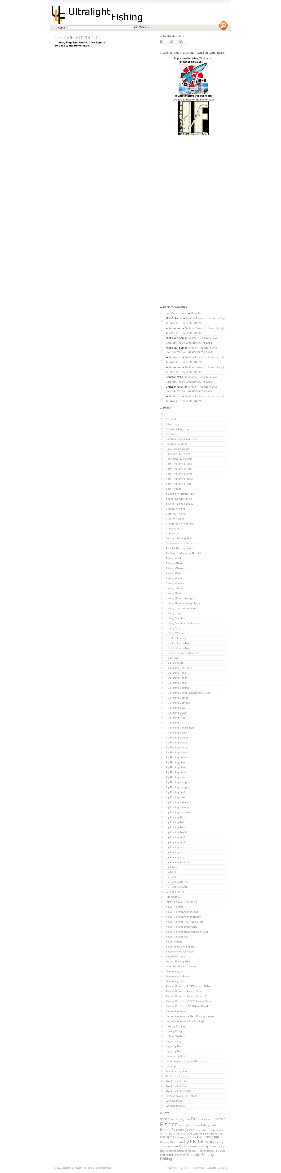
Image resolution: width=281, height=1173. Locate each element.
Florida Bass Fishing (178, 647)
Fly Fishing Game (176, 732)
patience (164, 1151)
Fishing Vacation (176, 618)
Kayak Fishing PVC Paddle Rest (185, 921)
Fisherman (205, 1119)
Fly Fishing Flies (175, 717)
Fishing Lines (179, 1134)
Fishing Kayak (174, 593)
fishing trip (211, 1137)
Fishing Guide (174, 578)
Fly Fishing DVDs (176, 712)
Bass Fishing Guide (177, 448)
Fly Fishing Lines (176, 767)
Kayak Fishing (174, 906)
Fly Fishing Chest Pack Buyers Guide (188, 692)
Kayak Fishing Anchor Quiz (182, 911)
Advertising (172, 424)
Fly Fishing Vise (175, 857)
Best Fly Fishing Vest (178, 483)
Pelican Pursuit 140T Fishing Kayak (187, 1006)
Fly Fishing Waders (177, 861)
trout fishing (167, 1154)
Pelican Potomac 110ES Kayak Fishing (189, 986)
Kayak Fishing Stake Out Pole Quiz (187, 931)
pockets (172, 1151)
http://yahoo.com (176, 313)
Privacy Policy (174, 1031)
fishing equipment (189, 1125)
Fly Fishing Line (175, 762)
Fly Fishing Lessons (178, 757)
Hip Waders (173, 896)
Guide (168, 1146)
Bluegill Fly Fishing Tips (180, 493)
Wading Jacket (174, 1100)
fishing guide (200, 1130)
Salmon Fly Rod (175, 1056)
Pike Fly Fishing (175, 1026)
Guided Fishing (175, 891)
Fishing (169, 1124)
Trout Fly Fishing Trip (178, 1090)
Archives (171, 433)
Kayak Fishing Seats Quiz (181, 926)
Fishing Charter (175, 563)
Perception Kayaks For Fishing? (185, 1021)
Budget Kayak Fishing (179, 498)
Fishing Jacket (174, 588)
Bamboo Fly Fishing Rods (181, 438)
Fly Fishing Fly (174, 722)
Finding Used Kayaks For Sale (184, 553)
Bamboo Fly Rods (176, 443)
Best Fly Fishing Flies (179, 468)
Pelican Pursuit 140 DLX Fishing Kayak (189, 1001)
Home (61, 27)
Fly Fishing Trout (176, 832)
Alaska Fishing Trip (177, 428)
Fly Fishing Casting (177, 687)
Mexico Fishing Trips (178, 961)
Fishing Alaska (174, 558)
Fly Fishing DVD (175, 707)
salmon (203, 1151)
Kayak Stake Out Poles (179, 951)
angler (164, 1119)
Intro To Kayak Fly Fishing (181, 901)
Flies (180, 1142)
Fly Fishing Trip (175, 822)
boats (187, 1119)
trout (221, 1150)
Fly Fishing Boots (176, 682)
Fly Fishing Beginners (179, 667)
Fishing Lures (192, 1134)
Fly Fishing (202, 1141)
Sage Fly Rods (175, 1051)
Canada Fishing (175, 508)
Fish (195, 1118)
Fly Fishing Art (174, 662)
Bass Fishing (177, 1119)
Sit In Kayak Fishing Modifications (186, 1061)
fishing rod (167, 1137)
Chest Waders (174, 528)
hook (175, 1146)
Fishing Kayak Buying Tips (181, 598)
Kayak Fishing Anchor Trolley (183, 916)
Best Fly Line (173, 488)
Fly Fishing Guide (176, 742)
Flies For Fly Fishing (178, 642)
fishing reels (216, 1134)
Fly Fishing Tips (175, 817)
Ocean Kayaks (174, 981)
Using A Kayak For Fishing (181, 1095)
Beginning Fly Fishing (179, 458)
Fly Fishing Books (176, 677)
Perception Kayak (176, 1011)
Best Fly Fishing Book (179, 463)
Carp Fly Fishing (176, 513)
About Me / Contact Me (217, 1168)
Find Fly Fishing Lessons (181, 548)
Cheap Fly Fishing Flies (180, 523)
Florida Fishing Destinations (182, 652)
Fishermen (218, 1119)
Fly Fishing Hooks (176, 752)
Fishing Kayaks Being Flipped (183, 603)
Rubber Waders (175, 1036)
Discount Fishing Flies (179, 538)
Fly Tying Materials (177, 881)
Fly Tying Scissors (177, 886)
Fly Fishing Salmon (177, 807)
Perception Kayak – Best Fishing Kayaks (190, 1016)
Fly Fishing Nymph (177, 782)
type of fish (180, 1155)
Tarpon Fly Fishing (177, 1075)
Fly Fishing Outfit (176, 792)
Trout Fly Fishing (176, 1085)
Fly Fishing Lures (176, 772)
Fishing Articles (198, 1168)
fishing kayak (215, 1130)
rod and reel (193, 1151)
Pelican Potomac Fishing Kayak (185, 991)
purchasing (182, 1151)
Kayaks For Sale (176, 956)
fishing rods (182, 1137)
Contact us (172, 533)
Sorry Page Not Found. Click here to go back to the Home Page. (79, 44)
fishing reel (204, 1133)
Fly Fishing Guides (177, 747)
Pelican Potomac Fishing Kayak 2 (186, 996)
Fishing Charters (176, 568)
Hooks (183, 1146)
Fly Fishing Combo (177, 697)
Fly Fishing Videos (177, 852)
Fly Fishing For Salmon (180, 727)
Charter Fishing (175, 518)
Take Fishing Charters (179, 1071)
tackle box (212, 1151)
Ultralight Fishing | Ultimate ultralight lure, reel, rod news (99, 14)
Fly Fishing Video (176, 847)
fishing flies (208, 1125)
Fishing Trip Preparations (181, 608)
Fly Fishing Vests (176, 842)
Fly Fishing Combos (178, 702)
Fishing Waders (175, 633)
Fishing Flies (173, 573)
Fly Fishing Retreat (177, 802)
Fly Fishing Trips (176, 827)
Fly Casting (172, 657)
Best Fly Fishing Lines (179, 473)
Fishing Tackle (196, 1137)
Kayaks (212, 1146)
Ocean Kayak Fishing (179, 976)
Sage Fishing (174, 1041)
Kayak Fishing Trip (177, 936)
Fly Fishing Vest (175, 837)
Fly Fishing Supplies (178, 812)
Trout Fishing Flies (177, 1080)
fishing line (166, 1133)
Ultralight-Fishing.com (72, 1168)
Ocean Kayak (174, 971)
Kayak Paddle (174, 941)
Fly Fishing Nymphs (178, 787)
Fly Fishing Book (176, 672)
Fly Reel (171, 871)
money (220, 1146)
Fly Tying (171, 876)
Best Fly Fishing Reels (179, 478)
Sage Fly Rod (174, 1046)
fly (186, 1141)
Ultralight (194, 1155)
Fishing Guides (175, 583)
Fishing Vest (173, 628)
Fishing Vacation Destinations (183, 623)
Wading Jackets (175, 1105)
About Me (196, 313)
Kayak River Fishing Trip (180, 946)
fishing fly (167, 1130)
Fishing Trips (173, 613)
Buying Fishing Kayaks (179, 503)
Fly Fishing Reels (176, 797)
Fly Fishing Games (177, 737)
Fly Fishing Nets (175, 777)
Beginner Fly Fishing (178, 453)
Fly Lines (171, 866)
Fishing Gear (185, 1130)
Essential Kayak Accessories (183, 543)
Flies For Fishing (176, 638)
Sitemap (171, 1066)
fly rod (217, 1142)
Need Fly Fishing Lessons (181, 966)
